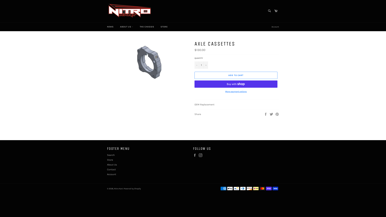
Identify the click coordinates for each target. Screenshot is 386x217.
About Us (126, 26)
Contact (111, 169)
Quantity (199, 58)
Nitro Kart (118, 188)
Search (111, 155)
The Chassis (147, 26)
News (110, 26)
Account (275, 27)
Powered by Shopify (132, 188)
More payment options (236, 91)
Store (164, 26)
